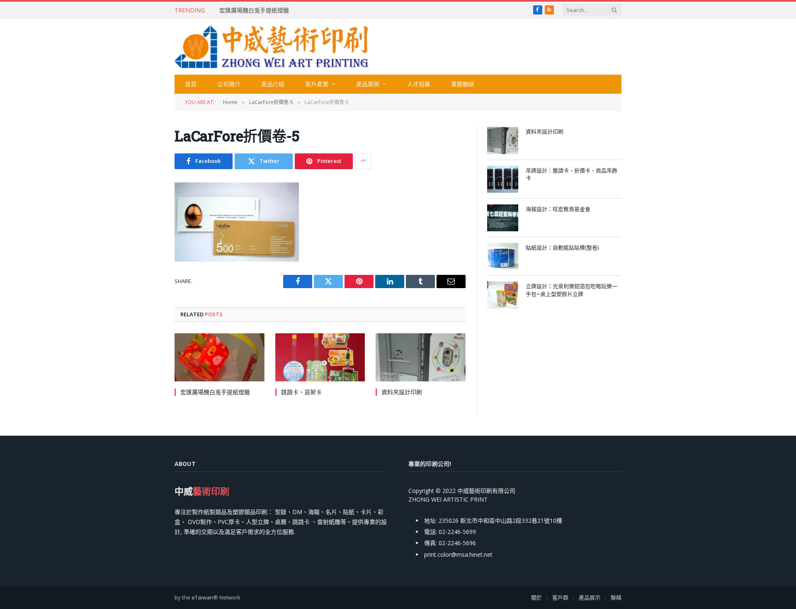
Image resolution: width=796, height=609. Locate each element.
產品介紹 (272, 84)
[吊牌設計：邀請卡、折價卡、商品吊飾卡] (502, 179)
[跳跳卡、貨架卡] (320, 357)
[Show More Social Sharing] (363, 161)
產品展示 (589, 597)
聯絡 (616, 597)
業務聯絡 (462, 84)
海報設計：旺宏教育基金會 (558, 209)
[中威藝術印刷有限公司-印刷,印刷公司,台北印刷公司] (272, 47)
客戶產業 (316, 84)
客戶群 (560, 597)
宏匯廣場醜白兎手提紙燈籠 (254, 10)
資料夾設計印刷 (401, 392)
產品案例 (367, 84)
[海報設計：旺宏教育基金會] (502, 217)
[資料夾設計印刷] (421, 357)
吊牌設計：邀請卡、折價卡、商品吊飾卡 (571, 174)
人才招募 (418, 84)
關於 (536, 597)
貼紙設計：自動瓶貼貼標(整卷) (562, 247)
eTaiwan (202, 597)
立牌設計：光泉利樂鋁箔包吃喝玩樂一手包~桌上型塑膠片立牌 (571, 290)
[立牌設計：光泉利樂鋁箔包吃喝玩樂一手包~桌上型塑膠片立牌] (502, 294)
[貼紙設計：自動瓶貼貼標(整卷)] (502, 256)
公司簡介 (228, 84)
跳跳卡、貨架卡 (301, 392)
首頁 (191, 84)
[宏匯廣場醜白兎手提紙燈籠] (220, 357)
